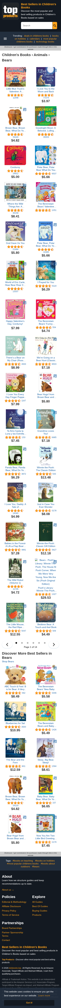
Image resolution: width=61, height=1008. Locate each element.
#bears (35, 866)
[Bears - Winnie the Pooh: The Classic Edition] (55, 449)
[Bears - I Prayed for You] (55, 264)
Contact (6, 940)
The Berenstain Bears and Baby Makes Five (46, 724)
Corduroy (15, 167)
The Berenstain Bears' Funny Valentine (46, 322)
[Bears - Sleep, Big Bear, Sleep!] (55, 741)
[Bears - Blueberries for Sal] (24, 705)
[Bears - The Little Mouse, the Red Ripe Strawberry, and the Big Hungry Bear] (24, 606)
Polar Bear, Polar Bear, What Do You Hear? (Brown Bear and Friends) (46, 244)
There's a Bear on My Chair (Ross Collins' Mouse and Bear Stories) (15, 359)
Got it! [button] (29, 1003)
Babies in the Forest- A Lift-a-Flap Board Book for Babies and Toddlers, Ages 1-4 (15, 545)
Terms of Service (10, 915)
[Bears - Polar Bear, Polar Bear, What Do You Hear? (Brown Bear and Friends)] (55, 224)
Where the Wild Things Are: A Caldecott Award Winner (15, 205)
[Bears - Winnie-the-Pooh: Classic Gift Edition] (55, 525)
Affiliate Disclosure (11, 906)
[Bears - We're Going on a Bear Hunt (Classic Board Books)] (55, 339)
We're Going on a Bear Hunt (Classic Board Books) (45, 359)
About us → (8, 889)
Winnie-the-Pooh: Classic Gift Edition (45, 544)
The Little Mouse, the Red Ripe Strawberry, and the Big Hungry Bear (15, 626)
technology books (45, 41)
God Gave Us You (15, 243)
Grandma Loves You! (45, 432)
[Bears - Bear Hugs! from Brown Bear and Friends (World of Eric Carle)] (55, 376)
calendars (35, 38)
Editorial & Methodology (14, 902)
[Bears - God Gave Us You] (24, 224)
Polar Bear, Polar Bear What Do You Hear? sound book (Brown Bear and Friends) (45, 168)
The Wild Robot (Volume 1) (15, 581)
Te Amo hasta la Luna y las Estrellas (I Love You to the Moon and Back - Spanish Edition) (15, 432)
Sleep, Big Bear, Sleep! (46, 761)
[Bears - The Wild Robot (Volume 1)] (24, 561)
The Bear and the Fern (15, 761)
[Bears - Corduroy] (24, 149)
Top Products (8, 959)
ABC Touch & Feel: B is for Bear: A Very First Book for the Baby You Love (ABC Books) (15, 688)
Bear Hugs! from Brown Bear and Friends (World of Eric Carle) (46, 396)
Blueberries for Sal (15, 723)
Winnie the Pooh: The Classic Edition (46, 469)
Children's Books (16, 55)
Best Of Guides (40, 906)
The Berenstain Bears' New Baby (45, 688)
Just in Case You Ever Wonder (45, 505)
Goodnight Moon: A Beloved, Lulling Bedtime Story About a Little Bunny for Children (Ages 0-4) (45, 129)
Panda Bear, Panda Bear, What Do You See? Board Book (15, 469)
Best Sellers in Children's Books (24, 947)
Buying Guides (39, 910)
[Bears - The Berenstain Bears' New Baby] (55, 668)
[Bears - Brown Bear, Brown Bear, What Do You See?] (24, 109)
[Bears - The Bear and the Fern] (24, 741)
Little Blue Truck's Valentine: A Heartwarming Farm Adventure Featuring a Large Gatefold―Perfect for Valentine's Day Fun (15, 90)
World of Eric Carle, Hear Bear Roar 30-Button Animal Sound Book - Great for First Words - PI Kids (15, 283)
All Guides (37, 902)
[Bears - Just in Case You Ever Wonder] (55, 486)
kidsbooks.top (15, 968)
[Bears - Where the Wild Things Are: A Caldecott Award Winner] (24, 185)
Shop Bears (8, 661)
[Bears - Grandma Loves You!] (55, 412)
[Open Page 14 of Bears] (7, 644)
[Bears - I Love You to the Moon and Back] (55, 70)
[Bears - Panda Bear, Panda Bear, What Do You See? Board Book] (24, 449)
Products (36, 915)
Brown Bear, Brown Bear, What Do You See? (15, 129)
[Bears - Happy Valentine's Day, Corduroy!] (24, 302)
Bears (7, 60)
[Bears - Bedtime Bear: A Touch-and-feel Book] (55, 606)
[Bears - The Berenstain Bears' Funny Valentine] (55, 302)
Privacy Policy (9, 910)
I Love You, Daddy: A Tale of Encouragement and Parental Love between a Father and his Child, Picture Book (15, 505)
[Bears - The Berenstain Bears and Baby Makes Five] (55, 705)
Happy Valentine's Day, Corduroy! (15, 322)
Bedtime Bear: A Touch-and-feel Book (45, 625)
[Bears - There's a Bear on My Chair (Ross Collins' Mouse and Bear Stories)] (24, 339)
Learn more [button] (44, 995)
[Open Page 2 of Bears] (54, 644)
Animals (40, 55)
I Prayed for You (45, 282)
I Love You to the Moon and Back (45, 90)
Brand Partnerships (12, 928)
